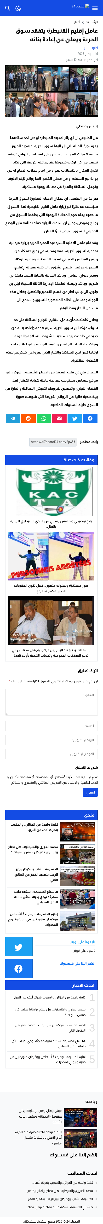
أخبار (77, 22)
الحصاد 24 (73, 1221)
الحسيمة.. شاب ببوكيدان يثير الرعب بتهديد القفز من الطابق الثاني (36, 874)
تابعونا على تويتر (84, 950)
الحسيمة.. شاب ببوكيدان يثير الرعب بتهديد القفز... (59, 1199)
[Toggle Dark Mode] (18, 8)
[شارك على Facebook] (90, 418)
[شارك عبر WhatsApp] (44, 418)
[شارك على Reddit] (28, 418)
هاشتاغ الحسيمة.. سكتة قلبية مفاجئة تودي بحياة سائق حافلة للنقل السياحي (35, 897)
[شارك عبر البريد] (59, 418)
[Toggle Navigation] (96, 8)
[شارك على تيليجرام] (13, 418)
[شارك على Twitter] (75, 418)
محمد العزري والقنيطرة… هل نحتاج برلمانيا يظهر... (59, 1191)
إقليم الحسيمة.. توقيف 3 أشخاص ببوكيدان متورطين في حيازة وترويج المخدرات (33, 919)
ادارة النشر (91, 48)
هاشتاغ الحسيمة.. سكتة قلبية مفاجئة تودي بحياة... (59, 1207)
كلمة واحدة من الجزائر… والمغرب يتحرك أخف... (62, 1182)
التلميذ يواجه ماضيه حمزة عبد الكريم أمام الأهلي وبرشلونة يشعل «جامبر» (38, 1137)
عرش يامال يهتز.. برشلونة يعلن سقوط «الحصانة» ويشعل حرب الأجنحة (40, 1116)
